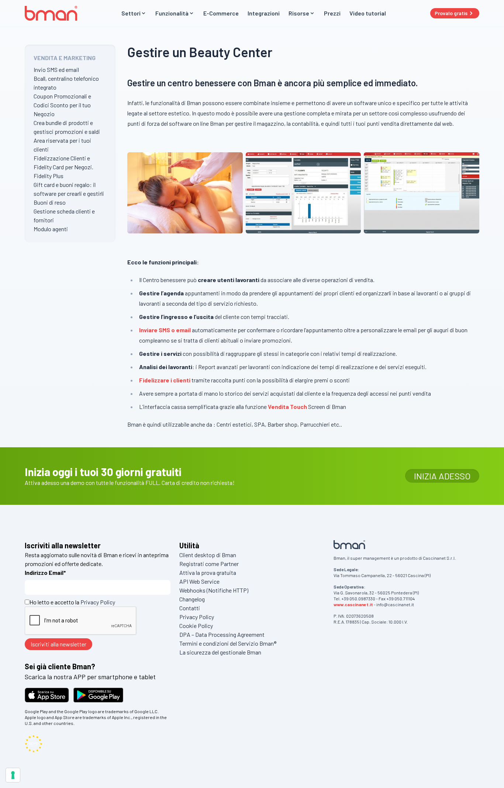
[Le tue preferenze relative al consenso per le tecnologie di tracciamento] (13, 775)
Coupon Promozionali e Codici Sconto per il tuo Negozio (62, 105)
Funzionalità (172, 13)
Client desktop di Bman (207, 554)
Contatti (189, 607)
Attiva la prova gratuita (207, 572)
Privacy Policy (97, 601)
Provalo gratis (451, 13)
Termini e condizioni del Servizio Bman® (227, 643)
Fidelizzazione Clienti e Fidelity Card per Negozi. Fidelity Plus (63, 167)
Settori (131, 13)
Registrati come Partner (209, 563)
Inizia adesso (442, 476)
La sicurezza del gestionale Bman (220, 652)
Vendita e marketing (65, 57)
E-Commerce (221, 13)
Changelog (192, 599)
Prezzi (332, 13)
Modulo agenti (51, 228)
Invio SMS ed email (56, 69)
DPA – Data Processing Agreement (222, 634)
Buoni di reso (50, 202)
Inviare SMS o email (165, 329)
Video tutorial (367, 13)
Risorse (299, 13)
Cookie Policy (196, 625)
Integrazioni (264, 13)
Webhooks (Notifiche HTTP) (213, 590)
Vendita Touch (287, 406)
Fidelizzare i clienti (164, 379)
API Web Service (199, 581)
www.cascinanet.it (353, 604)
